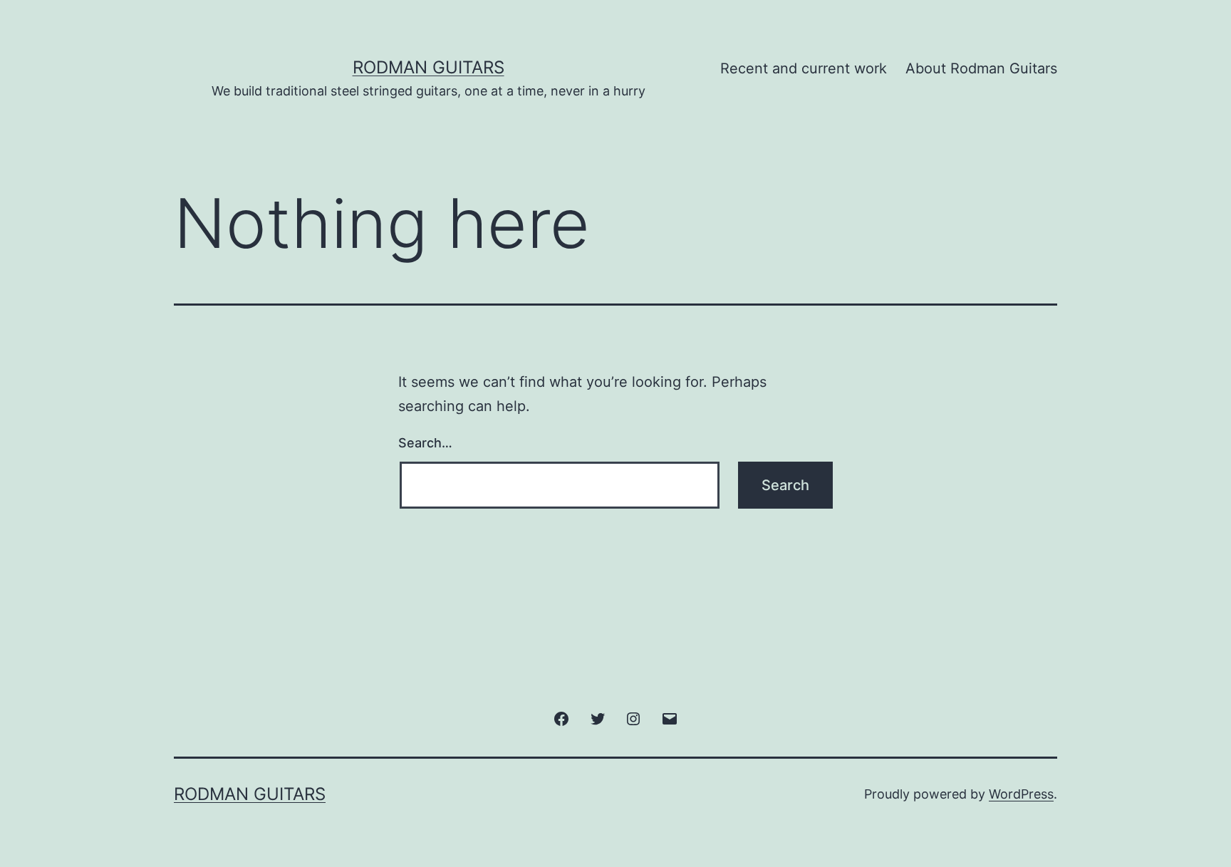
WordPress (1021, 793)
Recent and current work (803, 68)
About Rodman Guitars (981, 68)
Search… (425, 442)
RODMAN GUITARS (428, 67)
